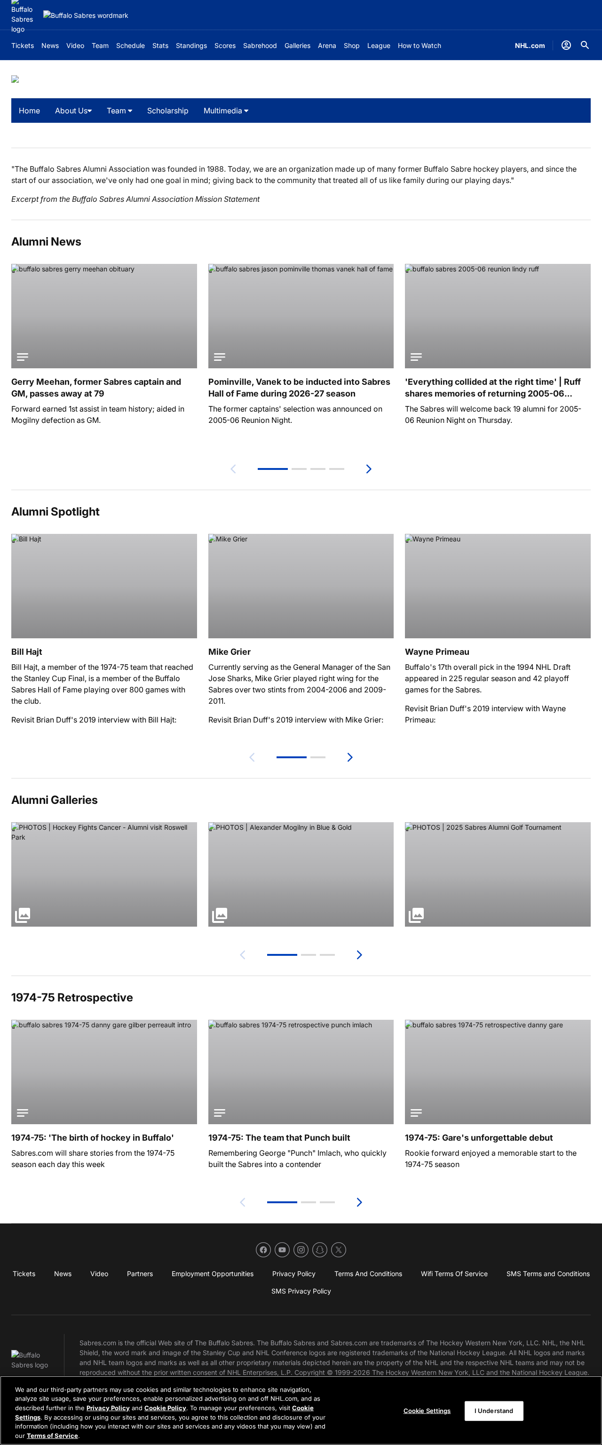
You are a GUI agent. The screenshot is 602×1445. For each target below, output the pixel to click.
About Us (71, 110)
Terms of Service (52, 1435)
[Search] (585, 45)
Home (29, 110)
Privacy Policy (108, 1408)
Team (117, 110)
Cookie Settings (427, 1410)
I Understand (494, 1410)
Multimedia (224, 110)
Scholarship (168, 110)
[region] (301, 1410)
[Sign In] (566, 45)
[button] (273, 469)
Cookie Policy (165, 1408)
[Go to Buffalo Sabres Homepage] (85, 15)
